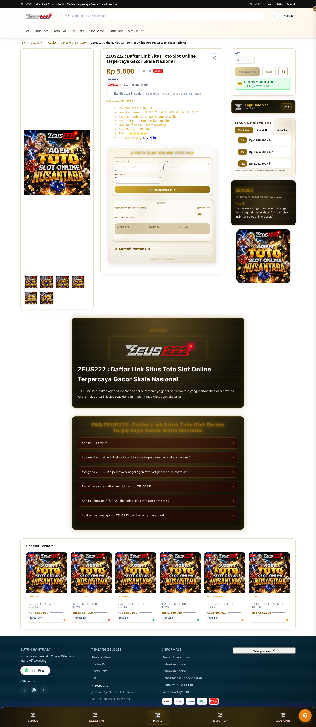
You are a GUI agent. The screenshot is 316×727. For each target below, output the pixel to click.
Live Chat (283, 720)
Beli (269, 71)
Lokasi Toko (99, 671)
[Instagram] (34, 690)
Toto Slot (60, 31)
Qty (237, 53)
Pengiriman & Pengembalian (182, 678)
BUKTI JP (220, 720)
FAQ (95, 678)
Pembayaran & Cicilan (178, 685)
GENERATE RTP (162, 189)
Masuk (291, 4)
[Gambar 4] (78, 282)
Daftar (280, 4)
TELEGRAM (95, 720)
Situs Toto (41, 31)
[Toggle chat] (305, 715)
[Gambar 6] (47, 298)
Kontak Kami (100, 664)
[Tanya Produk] (283, 71)
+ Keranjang (247, 71)
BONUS (33, 720)
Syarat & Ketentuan (176, 657)
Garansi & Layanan (176, 692)
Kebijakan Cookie (174, 671)
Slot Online (136, 31)
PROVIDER (122, 161)
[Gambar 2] (47, 282)
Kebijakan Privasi (174, 664)
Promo (268, 4)
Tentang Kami (101, 657)
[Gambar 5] (31, 298)
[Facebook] (24, 690)
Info (286, 106)
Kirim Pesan (38, 670)
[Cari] (67, 16)
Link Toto (77, 31)
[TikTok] (44, 690)
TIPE (166, 161)
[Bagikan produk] (214, 57)
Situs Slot (116, 31)
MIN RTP (120, 174)
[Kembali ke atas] (306, 705)
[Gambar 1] (31, 282)
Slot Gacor (96, 31)
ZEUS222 (255, 4)
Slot (26, 31)
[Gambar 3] (62, 282)
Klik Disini (150, 138)
